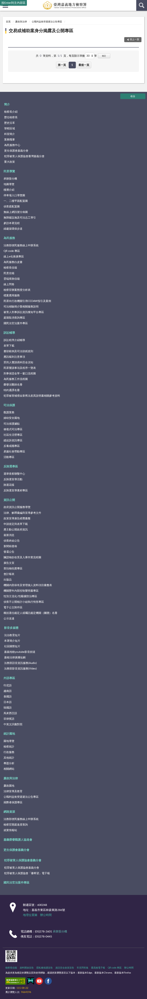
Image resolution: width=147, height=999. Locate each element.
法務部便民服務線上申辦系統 (21, 245)
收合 (133, 96)
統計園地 (9, 733)
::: (2, 15)
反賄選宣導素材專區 (16, 490)
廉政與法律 (21, 22)
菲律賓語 (9, 719)
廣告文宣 (9, 563)
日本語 (8, 702)
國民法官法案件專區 (16, 323)
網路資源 (9, 811)
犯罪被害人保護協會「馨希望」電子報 (27, 873)
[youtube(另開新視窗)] (39, 981)
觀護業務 (9, 412)
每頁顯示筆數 (77, 56)
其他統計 (9, 757)
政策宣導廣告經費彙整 (17, 518)
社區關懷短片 (12, 646)
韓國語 (8, 707)
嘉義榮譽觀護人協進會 (18, 839)
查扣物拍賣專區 (13, 568)
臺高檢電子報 (98, 968)
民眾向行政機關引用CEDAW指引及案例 (27, 301)
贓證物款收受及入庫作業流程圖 (22, 557)
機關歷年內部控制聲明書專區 (21, 590)
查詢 (141, 5)
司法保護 (9, 405)
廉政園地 (9, 785)
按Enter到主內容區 (13, 2)
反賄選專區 (11, 466)
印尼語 (8, 685)
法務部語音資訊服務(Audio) (20, 663)
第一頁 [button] (62, 65)
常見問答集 (82, 968)
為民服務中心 (12, 145)
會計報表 (9, 574)
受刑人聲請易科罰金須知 (18, 362)
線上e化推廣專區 (14, 256)
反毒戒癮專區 (12, 446)
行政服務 (9, 752)
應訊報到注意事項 (14, 357)
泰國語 (8, 696)
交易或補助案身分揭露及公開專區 (41, 31)
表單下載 (9, 345)
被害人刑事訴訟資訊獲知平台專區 (24, 312)
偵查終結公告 (12, 540)
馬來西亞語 (10, 713)
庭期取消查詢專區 (14, 317)
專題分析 (9, 763)
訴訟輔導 (9, 332)
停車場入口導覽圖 (14, 195)
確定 (104, 56)
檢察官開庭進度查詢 (16, 824)
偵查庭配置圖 (12, 206)
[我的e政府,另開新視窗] (30, 981)
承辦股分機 (10, 178)
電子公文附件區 (13, 607)
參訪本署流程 (12, 223)
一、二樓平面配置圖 (16, 201)
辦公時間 (46, 915)
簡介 (7, 104)
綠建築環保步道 (13, 228)
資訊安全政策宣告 (64, 968)
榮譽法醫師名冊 (13, 384)
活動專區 (9, 457)
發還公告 (9, 552)
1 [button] (72, 65)
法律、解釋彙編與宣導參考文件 (22, 513)
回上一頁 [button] (134, 39)
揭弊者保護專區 (13, 802)
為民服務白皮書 (13, 262)
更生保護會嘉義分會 (16, 150)
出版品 (8, 579)
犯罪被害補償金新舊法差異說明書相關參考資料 (32, 395)
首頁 (8, 22)
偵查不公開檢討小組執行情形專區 (24, 602)
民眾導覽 (9, 171)
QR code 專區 (12, 251)
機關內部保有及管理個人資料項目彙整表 (28, 585)
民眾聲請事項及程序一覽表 (20, 368)
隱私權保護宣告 (44, 968)
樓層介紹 (9, 190)
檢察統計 (9, 746)
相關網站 (9, 769)
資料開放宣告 (27, 968)
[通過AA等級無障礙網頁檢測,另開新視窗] (15, 981)
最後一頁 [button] (84, 65)
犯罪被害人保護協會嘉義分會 (22, 860)
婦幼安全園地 (12, 418)
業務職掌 (9, 139)
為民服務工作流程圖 (16, 379)
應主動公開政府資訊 (16, 529)
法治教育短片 (12, 635)
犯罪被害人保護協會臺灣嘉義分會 (24, 156)
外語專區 (9, 678)
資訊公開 (9, 500)
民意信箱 (9, 273)
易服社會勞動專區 (14, 451)
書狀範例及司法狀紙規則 (18, 351)
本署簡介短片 (12, 641)
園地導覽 (9, 741)
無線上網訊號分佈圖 (16, 212)
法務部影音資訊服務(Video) (20, 668)
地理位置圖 (30, 915)
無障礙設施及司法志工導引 (20, 217)
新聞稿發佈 (10, 546)
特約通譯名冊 (12, 390)
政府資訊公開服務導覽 (17, 507)
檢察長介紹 (11, 112)
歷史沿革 (9, 123)
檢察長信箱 (10, 267)
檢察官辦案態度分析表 (17, 290)
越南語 (8, 691)
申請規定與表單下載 (16, 524)
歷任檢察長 (11, 117)
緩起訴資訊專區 (13, 440)
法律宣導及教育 (13, 791)
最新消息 (9, 535)
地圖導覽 (9, 184)
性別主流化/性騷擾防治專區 (20, 596)
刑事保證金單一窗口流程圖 (20, 373)
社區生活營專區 (13, 435)
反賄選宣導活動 (13, 479)
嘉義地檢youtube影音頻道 (19, 652)
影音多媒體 (11, 627)
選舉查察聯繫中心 (14, 474)
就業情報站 (10, 830)
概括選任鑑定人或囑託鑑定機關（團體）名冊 (30, 613)
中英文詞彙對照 (13, 724)
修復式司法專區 (13, 429)
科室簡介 (9, 134)
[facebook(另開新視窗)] (48, 981)
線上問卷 (9, 284)
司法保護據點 (12, 423)
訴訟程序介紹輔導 (14, 340)
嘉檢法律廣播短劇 (15, 657)
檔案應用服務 (12, 295)
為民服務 (9, 238)
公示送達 (9, 618)
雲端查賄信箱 (12, 279)
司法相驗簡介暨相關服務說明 (21, 306)
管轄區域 (9, 128)
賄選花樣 (9, 485)
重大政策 (9, 162)
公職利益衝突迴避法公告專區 (47, 22)
